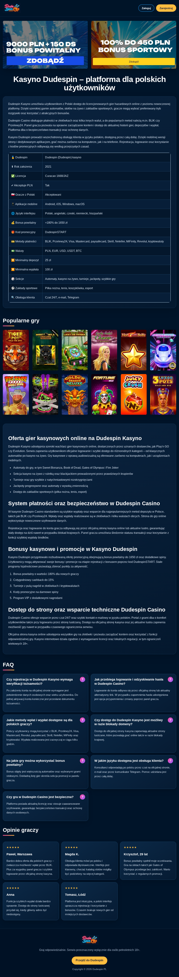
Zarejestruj (166, 8)
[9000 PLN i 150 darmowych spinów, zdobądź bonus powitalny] (45, 45)
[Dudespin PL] (12, 8)
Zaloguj (146, 8)
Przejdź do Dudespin (89, 960)
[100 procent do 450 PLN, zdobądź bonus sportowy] (133, 45)
